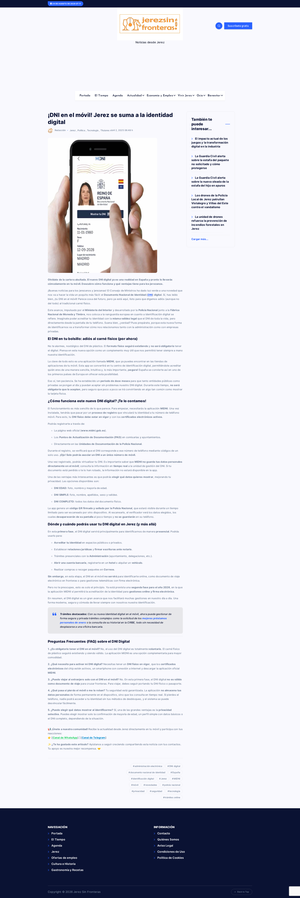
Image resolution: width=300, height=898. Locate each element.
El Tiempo (101, 95)
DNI (150, 294)
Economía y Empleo (160, 95)
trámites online (172, 797)
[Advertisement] (150, 67)
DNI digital (174, 766)
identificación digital (143, 778)
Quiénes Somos (168, 839)
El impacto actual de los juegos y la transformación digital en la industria (209, 142)
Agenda (117, 95)
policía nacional (172, 785)
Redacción (60, 130)
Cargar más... (199, 239)
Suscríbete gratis (238, 25)
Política (81, 130)
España (176, 772)
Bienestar (214, 95)
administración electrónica (148, 766)
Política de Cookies (170, 857)
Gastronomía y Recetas (67, 870)
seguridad (157, 791)
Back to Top (243, 891)
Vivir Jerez (185, 95)
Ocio (200, 95)
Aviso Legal (165, 845)
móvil (135, 785)
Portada (85, 95)
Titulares (105, 130)
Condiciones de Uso (171, 851)
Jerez (73, 130)
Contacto (163, 833)
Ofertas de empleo (64, 857)
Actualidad (134, 95)
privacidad (139, 791)
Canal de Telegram (93, 737)
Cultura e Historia (63, 863)
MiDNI (177, 778)
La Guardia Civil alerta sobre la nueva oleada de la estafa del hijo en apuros (210, 181)
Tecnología (92, 130)
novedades (151, 785)
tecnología (174, 791)
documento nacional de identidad (147, 772)
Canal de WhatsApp (65, 737)
